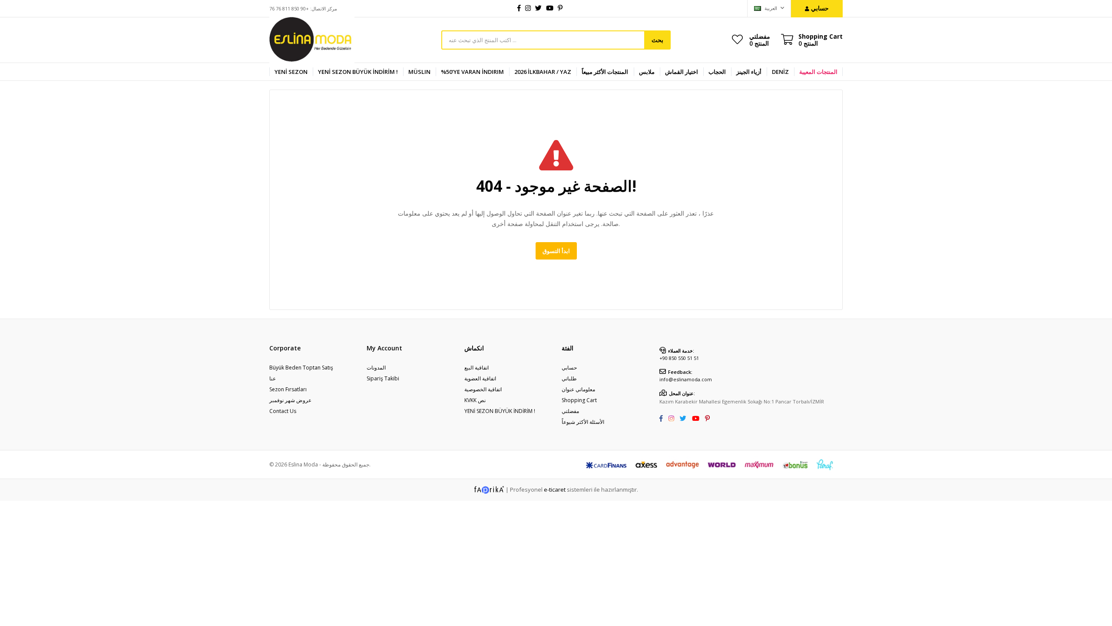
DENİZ (780, 72)
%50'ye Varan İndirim (472, 72)
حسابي (569, 367)
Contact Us (282, 411)
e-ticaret (555, 489)
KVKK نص (475, 400)
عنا (272, 378)
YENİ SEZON (291, 72)
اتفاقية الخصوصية (483, 389)
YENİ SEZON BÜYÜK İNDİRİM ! (358, 72)
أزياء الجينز (748, 72)
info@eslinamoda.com (685, 379)
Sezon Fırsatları (288, 389)
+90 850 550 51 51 (679, 358)
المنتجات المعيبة (818, 72)
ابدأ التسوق (556, 251)
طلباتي (569, 378)
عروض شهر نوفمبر (290, 400)
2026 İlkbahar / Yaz (542, 72)
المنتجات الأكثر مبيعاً (605, 72)
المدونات (376, 367)
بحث (657, 40)
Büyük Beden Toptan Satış (301, 367)
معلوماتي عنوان (578, 389)
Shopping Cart (579, 400)
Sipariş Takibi (383, 378)
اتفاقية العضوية (480, 378)
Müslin (419, 72)
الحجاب (717, 72)
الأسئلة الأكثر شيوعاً (583, 422)
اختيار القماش (681, 72)
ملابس (647, 72)
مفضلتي (759, 39)
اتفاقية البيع (476, 367)
